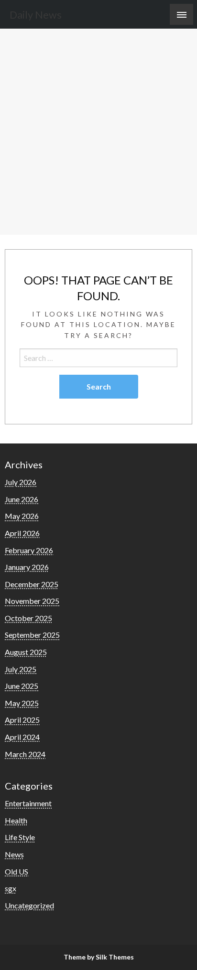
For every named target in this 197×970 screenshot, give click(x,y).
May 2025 (22, 702)
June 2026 (21, 499)
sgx (10, 888)
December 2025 (31, 584)
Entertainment (28, 803)
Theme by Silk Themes (99, 957)
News (14, 854)
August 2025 (26, 651)
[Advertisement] (98, 131)
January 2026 (27, 566)
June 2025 (21, 685)
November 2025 (32, 600)
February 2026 (29, 550)
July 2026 (20, 481)
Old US (16, 871)
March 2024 (25, 754)
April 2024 (22, 736)
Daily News (36, 15)
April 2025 (22, 719)
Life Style (20, 837)
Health (16, 820)
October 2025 (28, 617)
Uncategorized (29, 905)
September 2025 (32, 634)
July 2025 (20, 669)
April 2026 (22, 533)
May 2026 (22, 515)
